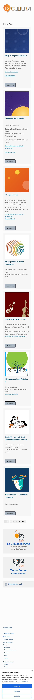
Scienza (6, 653)
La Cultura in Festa (18, 543)
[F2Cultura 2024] (17, 8)
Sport (5, 655)
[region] (17, 684)
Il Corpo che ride (11, 195)
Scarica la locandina (11, 72)
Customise (17, 691)
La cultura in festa (8, 639)
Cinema (6, 664)
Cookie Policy (24, 682)
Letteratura (7, 647)
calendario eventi (7, 627)
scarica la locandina (11, 394)
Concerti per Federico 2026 (15, 319)
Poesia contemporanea (10, 650)
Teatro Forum (6, 636)
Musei (6, 667)
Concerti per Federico (8, 633)
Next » (23, 521)
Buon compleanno (8, 642)
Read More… (10, 85)
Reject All (17, 696)
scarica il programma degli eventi (15, 336)
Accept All (17, 686)
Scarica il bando (10, 76)
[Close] (32, 671)
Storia (5, 658)
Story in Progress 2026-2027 (16, 55)
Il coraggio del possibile (14, 118)
